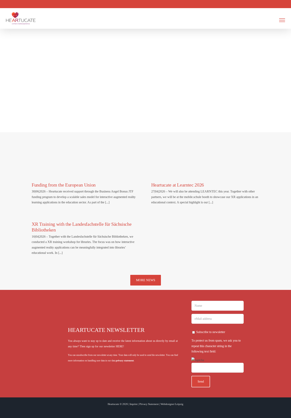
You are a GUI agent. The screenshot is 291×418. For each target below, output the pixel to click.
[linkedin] (152, 410)
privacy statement (125, 360)
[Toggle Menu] (282, 20)
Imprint (134, 404)
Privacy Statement (149, 404)
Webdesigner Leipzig (172, 404)
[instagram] (139, 410)
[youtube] (145, 410)
